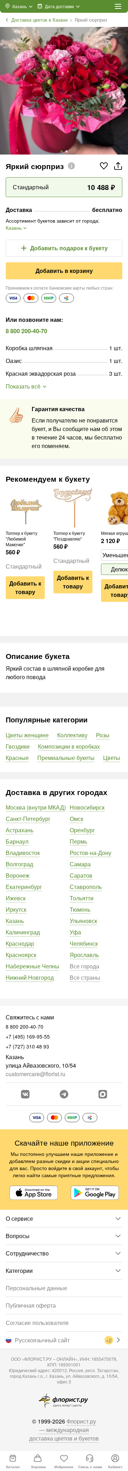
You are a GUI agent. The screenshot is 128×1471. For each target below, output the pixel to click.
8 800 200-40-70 (26, 331)
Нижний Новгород (30, 977)
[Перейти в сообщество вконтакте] (25, 1094)
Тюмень (80, 909)
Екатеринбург (24, 887)
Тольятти (82, 898)
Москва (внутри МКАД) (36, 807)
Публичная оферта (31, 1305)
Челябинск (84, 943)
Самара (80, 864)
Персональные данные (36, 1288)
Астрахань (19, 830)
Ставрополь (86, 887)
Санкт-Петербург (28, 819)
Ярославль (84, 955)
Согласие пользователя (37, 1323)
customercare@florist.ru (35, 1074)
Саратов (81, 875)
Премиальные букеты (66, 758)
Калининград (23, 932)
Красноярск (21, 955)
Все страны (85, 977)
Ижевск (16, 898)
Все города (84, 966)
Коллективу (72, 735)
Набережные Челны (32, 966)
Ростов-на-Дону (90, 853)
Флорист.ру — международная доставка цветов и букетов (64, 1429)
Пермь (78, 841)
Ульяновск (83, 921)
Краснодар (20, 943)
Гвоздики (18, 746)
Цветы (111, 758)
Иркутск (16, 909)
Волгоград (19, 864)
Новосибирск (87, 807)
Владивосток (23, 853)
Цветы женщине (27, 735)
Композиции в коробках (69, 746)
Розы (103, 735)
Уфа (75, 932)
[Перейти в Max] (103, 1094)
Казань (15, 921)
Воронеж (18, 875)
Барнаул (17, 841)
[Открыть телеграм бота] (64, 1094)
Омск (76, 819)
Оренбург (82, 830)
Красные (17, 758)
